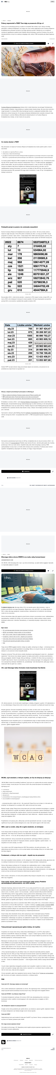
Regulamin (31, 1060)
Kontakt (26, 1060)
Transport (31, 1064)
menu (52, 1)
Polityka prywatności (38, 1060)
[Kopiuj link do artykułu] (53, 43)
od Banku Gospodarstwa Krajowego (35, 413)
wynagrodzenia (15, 443)
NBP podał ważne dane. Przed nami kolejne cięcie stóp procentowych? (21, 397)
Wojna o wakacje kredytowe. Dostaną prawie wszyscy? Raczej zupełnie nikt (22, 395)
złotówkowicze (51, 485)
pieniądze (48, 162)
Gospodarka (21, 1064)
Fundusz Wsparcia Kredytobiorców (10, 107)
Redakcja (21, 1060)
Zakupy (35, 1064)
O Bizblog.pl (16, 1060)
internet (53, 1049)
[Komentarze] (48, 43)
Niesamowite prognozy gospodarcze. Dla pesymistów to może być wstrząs (22, 398)
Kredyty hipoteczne (36, 485)
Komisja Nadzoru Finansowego (29, 402)
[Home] (6, 1)
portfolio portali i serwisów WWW (45, 904)
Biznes (26, 1064)
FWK (30, 485)
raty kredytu (44, 485)
